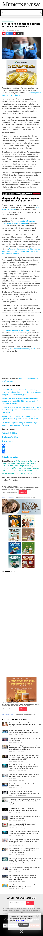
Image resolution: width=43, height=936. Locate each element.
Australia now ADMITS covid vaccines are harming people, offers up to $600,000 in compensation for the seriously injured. (20, 401)
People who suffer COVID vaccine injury (17, 330)
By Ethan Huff (19, 727)
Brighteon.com (7, 441)
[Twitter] (21, 448)
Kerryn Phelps (18, 466)
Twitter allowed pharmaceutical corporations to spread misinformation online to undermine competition (24, 841)
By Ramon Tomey (20, 787)
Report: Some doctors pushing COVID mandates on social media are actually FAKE (24, 868)
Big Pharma (34, 461)
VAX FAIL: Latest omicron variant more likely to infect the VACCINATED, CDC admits (24, 886)
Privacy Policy (20, 920)
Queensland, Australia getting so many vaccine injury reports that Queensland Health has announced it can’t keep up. (21, 410)
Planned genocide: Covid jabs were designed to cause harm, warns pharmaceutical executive (24, 832)
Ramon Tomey (15, 30)
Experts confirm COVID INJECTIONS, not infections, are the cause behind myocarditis (23, 809)
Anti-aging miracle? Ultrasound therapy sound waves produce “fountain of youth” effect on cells (25, 724)
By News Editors (20, 751)
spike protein (7, 471)
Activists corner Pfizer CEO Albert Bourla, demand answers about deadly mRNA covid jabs (24, 731)
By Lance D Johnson (21, 770)
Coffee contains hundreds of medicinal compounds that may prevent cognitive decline (24, 792)
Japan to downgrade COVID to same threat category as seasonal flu (22, 825)
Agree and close (23, 924)
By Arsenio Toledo (20, 780)
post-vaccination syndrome (29, 468)
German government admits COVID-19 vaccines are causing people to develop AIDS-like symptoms (24, 776)
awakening (25, 461)
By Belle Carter (20, 742)
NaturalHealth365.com (10, 433)
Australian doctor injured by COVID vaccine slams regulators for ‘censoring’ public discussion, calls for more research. (21, 251)
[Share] (21, 451)
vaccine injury (20, 473)
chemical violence (22, 463)
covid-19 (33, 463)
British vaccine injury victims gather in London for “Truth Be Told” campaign (24, 817)
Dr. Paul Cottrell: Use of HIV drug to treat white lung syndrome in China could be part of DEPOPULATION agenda (24, 850)
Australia (17, 461)
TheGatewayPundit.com (10, 437)
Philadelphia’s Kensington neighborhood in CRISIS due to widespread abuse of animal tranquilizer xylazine (22, 877)
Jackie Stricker (7, 466)
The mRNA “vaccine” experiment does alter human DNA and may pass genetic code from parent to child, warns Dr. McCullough (23, 766)
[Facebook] (21, 445)
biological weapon (8, 463)
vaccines (29, 473)
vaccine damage (8, 473)
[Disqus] (21, 599)
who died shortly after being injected (23, 349)
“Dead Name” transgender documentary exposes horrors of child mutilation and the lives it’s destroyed (24, 801)
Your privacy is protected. (9, 498)
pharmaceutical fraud (10, 468)
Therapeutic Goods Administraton (25, 471)
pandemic (28, 466)
